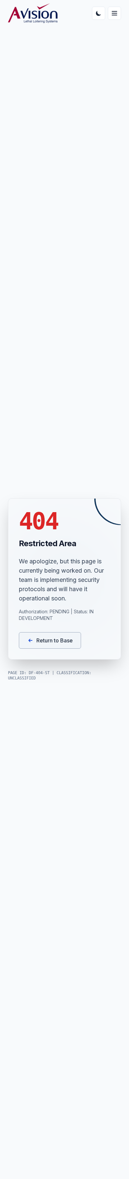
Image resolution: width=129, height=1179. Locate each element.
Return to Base (54, 640)
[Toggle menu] (114, 13)
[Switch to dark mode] (98, 13)
